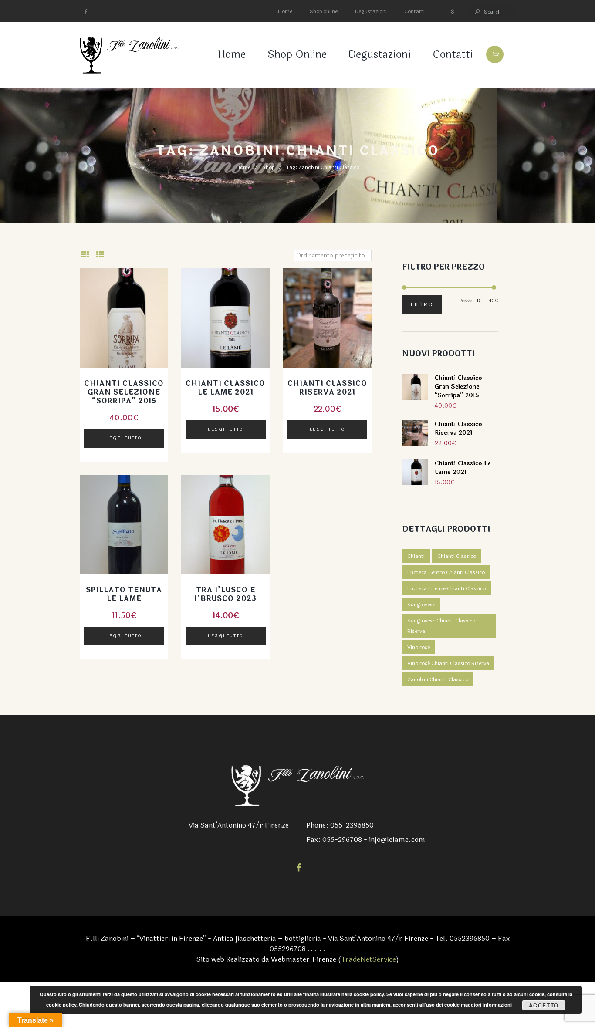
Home (285, 11)
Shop (268, 167)
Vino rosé (418, 647)
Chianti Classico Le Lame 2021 (225, 388)
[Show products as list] (100, 255)
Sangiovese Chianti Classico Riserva (441, 626)
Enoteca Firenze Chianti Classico (446, 588)
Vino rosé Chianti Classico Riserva (448, 663)
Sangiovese (421, 604)
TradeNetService (368, 959)
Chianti (416, 556)
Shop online (324, 11)
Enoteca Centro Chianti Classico (446, 572)
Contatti (414, 11)
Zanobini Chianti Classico (437, 679)
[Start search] (476, 12)
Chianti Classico (456, 556)
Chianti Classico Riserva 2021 (327, 388)
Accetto (544, 1005)
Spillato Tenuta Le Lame (124, 594)
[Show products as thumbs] (85, 255)
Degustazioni (371, 11)
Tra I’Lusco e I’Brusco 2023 (225, 594)
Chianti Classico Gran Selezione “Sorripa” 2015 (124, 392)
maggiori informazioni (486, 1004)
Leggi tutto (124, 438)
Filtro (422, 305)
